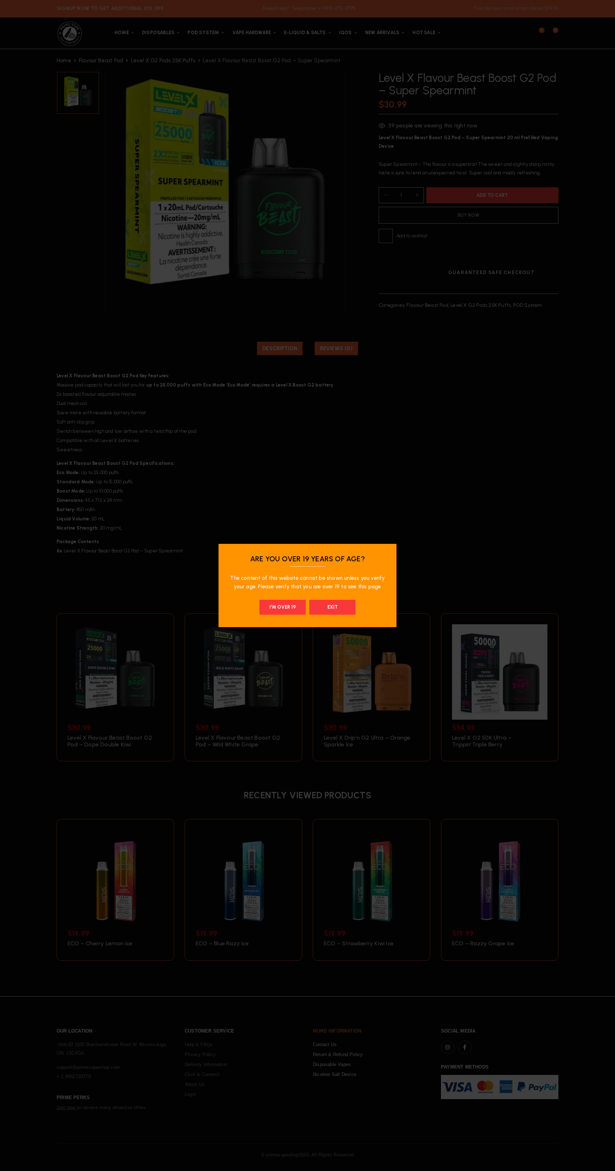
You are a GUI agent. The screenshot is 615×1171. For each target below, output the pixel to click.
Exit (332, 607)
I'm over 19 (282, 607)
